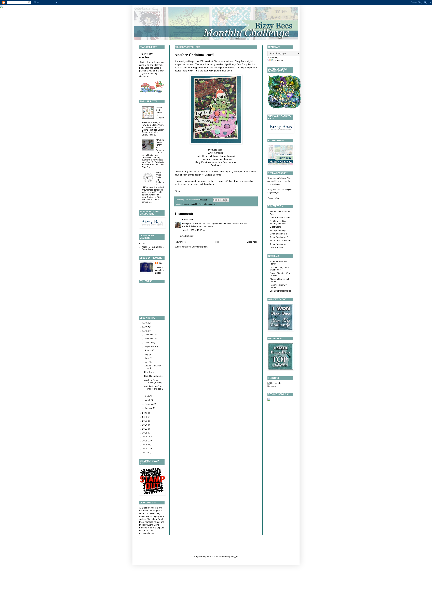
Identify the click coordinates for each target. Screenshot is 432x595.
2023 (144, 323)
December (150, 334)
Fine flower (149, 372)
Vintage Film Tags (278, 230)
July (147, 354)
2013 (144, 441)
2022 (144, 327)
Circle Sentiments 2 (279, 237)
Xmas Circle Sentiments (281, 241)
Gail (143, 243)
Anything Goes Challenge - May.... (154, 381)
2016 (144, 429)
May (147, 362)
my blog (189, 171)
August (148, 350)
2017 (144, 425)
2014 (144, 437)
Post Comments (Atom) (197, 247)
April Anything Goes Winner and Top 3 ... (153, 388)
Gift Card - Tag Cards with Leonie (279, 268)
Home (216, 242)
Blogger (234, 556)
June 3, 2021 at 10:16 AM (194, 230)
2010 (144, 452)
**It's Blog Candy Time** (160, 142)
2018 (144, 421)
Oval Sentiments (277, 247)
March (148, 400)
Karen (185, 219)
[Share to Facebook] (224, 200)
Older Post (251, 242)
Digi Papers (275, 227)
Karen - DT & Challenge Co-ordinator (153, 248)
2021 (144, 331)
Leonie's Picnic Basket (280, 291)
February (149, 404)
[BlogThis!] (217, 200)
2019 (144, 417)
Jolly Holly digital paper (208, 156)
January (149, 408)
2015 (144, 433)
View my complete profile (159, 270)
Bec (161, 263)
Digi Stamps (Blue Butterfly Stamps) (278, 222)
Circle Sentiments (278, 244)
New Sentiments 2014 (280, 217)
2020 (144, 413)
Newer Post (181, 242)
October (148, 342)
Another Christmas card (194, 54)
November (150, 338)
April (147, 396)
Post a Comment (186, 236)
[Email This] (214, 200)
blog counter (271, 386)
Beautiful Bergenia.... (153, 376)
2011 (144, 449)
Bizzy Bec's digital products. (200, 184)
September (150, 346)
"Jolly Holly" (188, 70)
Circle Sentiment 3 (278, 234)
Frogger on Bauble (225, 67)
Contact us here (273, 198)
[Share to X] (220, 200)
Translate (278, 60)
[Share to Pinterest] (227, 200)
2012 (144, 444)
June (147, 358)
